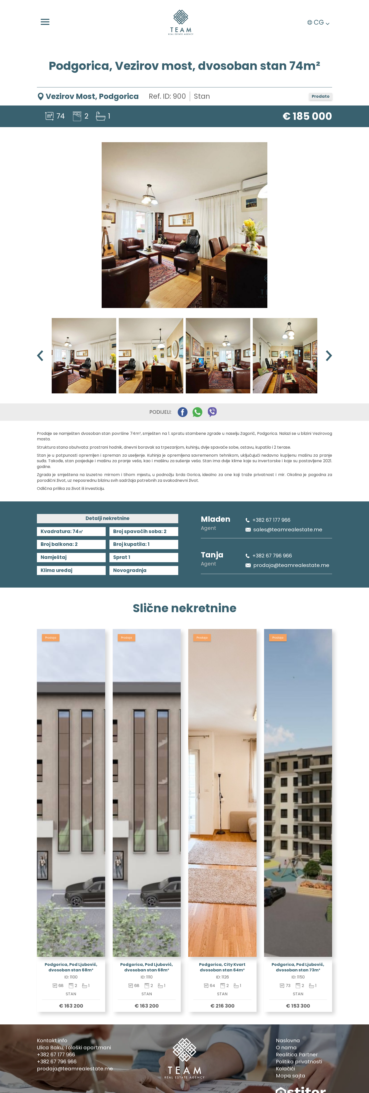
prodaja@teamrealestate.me (291, 565)
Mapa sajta (290, 1075)
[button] (329, 355)
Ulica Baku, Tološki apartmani (74, 1047)
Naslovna (288, 1040)
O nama (286, 1047)
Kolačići (285, 1068)
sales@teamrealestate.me (287, 529)
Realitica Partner (297, 1054)
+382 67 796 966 (272, 555)
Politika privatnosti (299, 1061)
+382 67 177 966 (271, 520)
